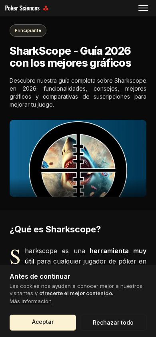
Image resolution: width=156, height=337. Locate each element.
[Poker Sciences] (28, 8)
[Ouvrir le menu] (143, 8)
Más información (31, 301)
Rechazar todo (113, 322)
